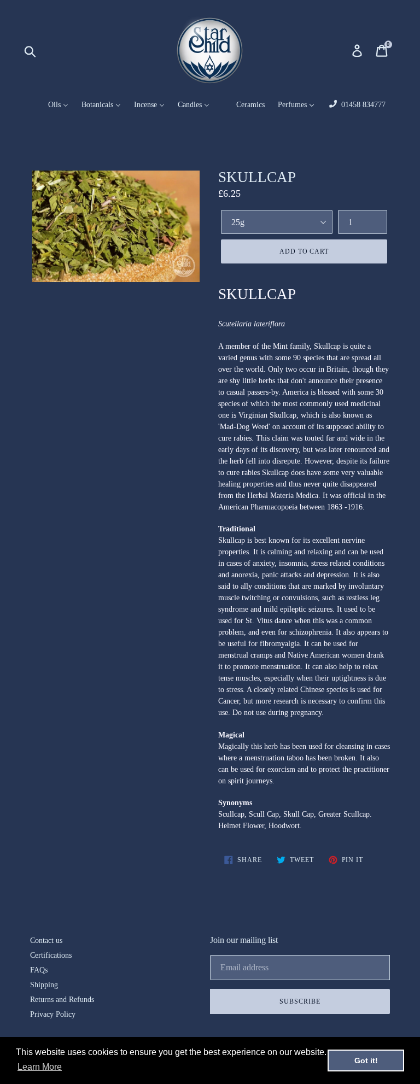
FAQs (39, 970)
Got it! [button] (366, 1060)
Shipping (44, 985)
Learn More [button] (40, 1066)
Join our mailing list (244, 940)
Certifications (51, 955)
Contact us (46, 940)
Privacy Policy (52, 1014)
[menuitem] (51, 105)
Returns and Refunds (62, 999)
